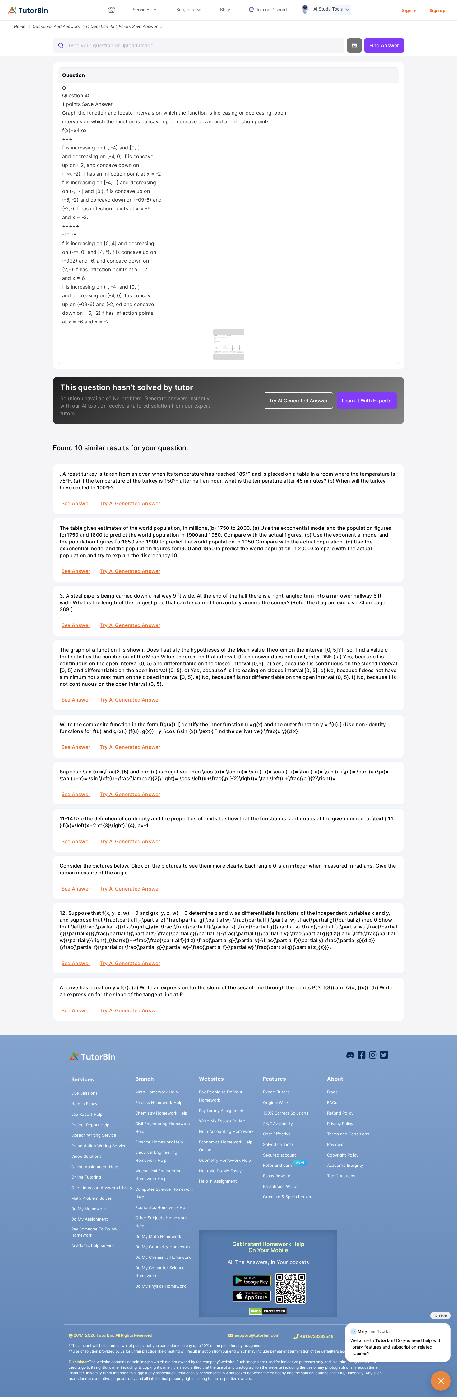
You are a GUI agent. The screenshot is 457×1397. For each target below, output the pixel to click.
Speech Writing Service (93, 1135)
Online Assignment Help (94, 1166)
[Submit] (60, 45)
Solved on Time (278, 1144)
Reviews (335, 1144)
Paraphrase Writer (280, 1186)
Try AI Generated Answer (130, 503)
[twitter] (384, 1054)
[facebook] (350, 1054)
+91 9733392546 (316, 1336)
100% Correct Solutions (285, 1113)
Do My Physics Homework (160, 1286)
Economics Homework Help (162, 1207)
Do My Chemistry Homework (163, 1257)
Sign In (409, 10)
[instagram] (372, 1054)
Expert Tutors (276, 1091)
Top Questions (341, 1175)
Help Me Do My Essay (220, 1170)
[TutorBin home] (28, 10)
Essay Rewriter (277, 1175)
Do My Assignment (89, 1218)
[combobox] (198, 45)
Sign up (437, 10)
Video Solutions (86, 1156)
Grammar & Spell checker (287, 1196)
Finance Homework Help (159, 1141)
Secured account (279, 1154)
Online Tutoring (86, 1177)
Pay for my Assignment (221, 1110)
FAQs (332, 1102)
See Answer (76, 503)
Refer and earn (277, 1165)
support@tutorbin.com (257, 1335)
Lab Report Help (87, 1114)
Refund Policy (340, 1113)
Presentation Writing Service (99, 1145)
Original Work (276, 1102)
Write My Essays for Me (222, 1120)
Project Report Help (90, 1124)
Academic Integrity (345, 1165)
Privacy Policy (340, 1123)
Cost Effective (277, 1133)
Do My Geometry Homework (163, 1246)
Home (19, 26)
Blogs (332, 1091)
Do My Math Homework (158, 1236)
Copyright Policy (342, 1154)
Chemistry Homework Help (161, 1113)
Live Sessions (84, 1093)
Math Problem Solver (91, 1198)
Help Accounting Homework (226, 1131)
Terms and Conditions (348, 1133)
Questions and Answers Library (101, 1187)
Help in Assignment (218, 1181)
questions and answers (56, 26)
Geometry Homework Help (225, 1160)
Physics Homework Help (158, 1102)
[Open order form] (2, 21)
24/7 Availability (278, 1123)
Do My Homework (88, 1208)
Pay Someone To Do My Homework (94, 1232)
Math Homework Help (156, 1091)
